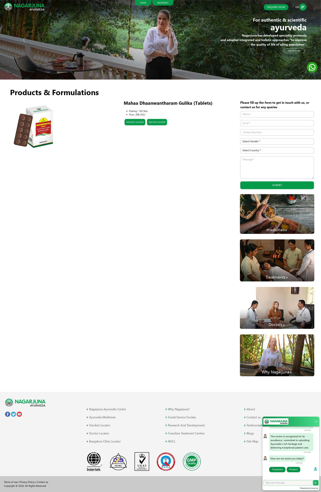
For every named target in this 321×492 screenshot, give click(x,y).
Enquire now (276, 7)
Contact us (42, 482)
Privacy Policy (27, 482)
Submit (277, 185)
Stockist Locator (135, 122)
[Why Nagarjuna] (277, 355)
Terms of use (11, 482)
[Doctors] (277, 307)
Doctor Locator (157, 122)
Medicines (162, 2)
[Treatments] (277, 260)
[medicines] (277, 213)
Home (143, 2)
